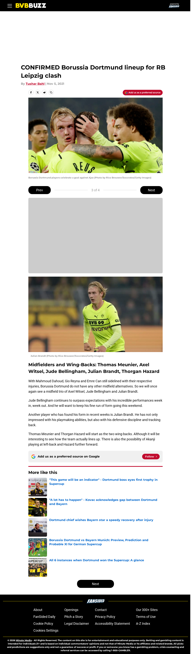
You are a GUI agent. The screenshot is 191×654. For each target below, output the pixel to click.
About (37, 610)
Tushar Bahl (35, 83)
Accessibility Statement (112, 624)
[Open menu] (9, 5)
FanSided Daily (44, 617)
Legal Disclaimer (76, 624)
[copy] (51, 92)
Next (151, 190)
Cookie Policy (43, 624)
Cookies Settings (45, 630)
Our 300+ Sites (147, 610)
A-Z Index (143, 624)
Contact (101, 610)
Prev (39, 190)
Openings (71, 610)
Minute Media (24, 640)
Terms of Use (146, 617)
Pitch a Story (73, 617)
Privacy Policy (105, 617)
